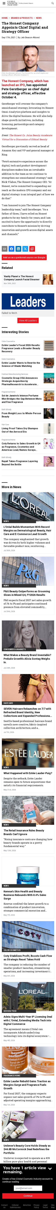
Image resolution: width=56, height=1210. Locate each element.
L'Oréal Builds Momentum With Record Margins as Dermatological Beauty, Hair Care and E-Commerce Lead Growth (27, 530)
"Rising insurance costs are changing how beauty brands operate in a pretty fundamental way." (28, 843)
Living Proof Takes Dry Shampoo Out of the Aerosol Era (20, 430)
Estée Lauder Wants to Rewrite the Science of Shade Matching (21, 364)
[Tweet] (25, 249)
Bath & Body (6, 410)
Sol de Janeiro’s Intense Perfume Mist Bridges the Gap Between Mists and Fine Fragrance (22, 398)
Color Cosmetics (8, 341)
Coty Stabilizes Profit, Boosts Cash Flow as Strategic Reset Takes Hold (28, 957)
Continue (28, 1195)
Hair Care (5, 425)
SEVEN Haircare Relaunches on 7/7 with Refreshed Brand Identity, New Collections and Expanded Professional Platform (27, 712)
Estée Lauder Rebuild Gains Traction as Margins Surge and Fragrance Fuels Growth (27, 1085)
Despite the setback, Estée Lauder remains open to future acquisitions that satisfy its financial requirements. (27, 782)
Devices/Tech (10, 1011)
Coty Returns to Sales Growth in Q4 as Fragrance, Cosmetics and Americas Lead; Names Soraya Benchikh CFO (21, 447)
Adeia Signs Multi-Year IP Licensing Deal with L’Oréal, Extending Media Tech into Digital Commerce (28, 1020)
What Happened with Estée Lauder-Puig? (28, 773)
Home (5, 18)
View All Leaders (28, 320)
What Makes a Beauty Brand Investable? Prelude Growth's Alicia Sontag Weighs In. (27, 659)
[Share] (11, 249)
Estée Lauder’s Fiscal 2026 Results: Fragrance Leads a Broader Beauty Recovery (21, 348)
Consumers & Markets (15, 649)
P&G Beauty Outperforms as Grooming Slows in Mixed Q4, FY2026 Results (27, 593)
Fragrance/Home (8, 392)
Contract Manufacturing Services (15, 374)
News (39, 18)
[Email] (4, 249)
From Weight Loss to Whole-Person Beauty (21, 415)
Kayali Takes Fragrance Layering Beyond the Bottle (20, 463)
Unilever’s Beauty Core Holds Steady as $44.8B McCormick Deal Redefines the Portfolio (27, 1149)
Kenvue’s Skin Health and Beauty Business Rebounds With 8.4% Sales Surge (25, 895)
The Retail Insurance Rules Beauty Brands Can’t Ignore (24, 832)
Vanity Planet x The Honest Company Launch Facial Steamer (22, 278)
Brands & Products (22, 18)
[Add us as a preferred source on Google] (32, 249)
